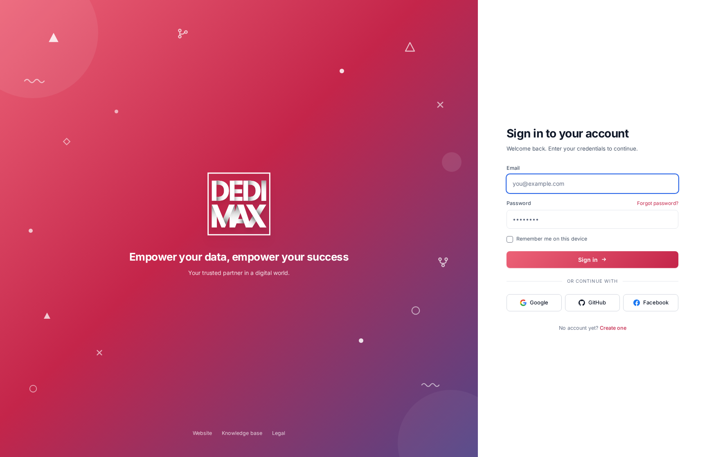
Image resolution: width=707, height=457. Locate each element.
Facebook (656, 302)
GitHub (597, 302)
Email (513, 168)
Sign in (588, 259)
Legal (278, 433)
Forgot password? (657, 203)
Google (539, 302)
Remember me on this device (551, 239)
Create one (613, 328)
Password (519, 203)
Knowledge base (242, 433)
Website (202, 433)
